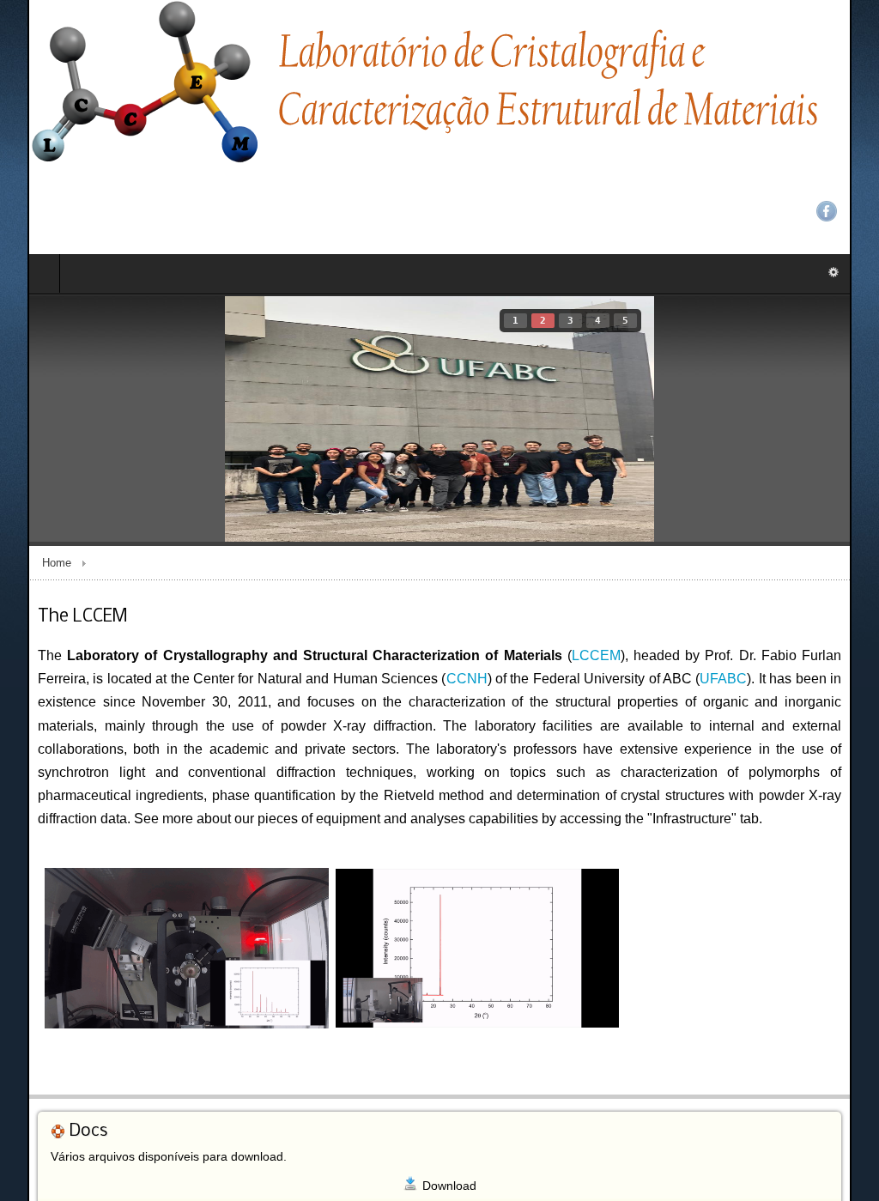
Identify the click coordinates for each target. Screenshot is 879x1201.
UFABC (674, 592)
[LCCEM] (396, 84)
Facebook (854, 43)
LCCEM (559, 569)
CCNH (396, 592)
